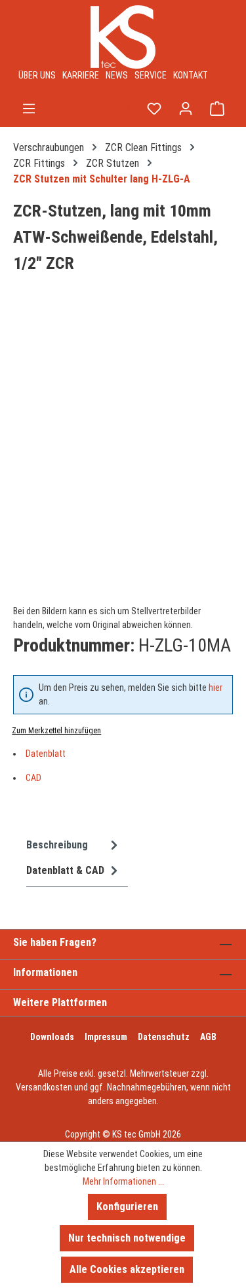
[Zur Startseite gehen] (123, 37)
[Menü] (29, 109)
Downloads (52, 1037)
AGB (208, 1037)
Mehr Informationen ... (123, 1181)
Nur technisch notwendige (127, 1238)
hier (215, 687)
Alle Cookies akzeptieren (127, 1269)
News (117, 75)
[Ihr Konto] (185, 109)
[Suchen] (122, 109)
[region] (123, 453)
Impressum (106, 1037)
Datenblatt (46, 753)
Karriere (80, 75)
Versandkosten (44, 1087)
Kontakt (190, 75)
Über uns (37, 75)
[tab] (73, 845)
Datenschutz (164, 1037)
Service (150, 75)
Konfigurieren (127, 1206)
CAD (33, 778)
